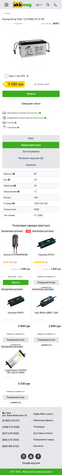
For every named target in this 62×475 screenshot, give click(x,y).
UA (38, 5)
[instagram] (23, 456)
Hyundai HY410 (46, 255)
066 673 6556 (11, 439)
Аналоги (31, 164)
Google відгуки (31, 463)
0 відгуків (18, 23)
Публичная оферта (43, 420)
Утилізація (39, 427)
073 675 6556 (11, 433)
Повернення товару (43, 439)
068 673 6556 (11, 427)
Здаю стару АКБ (16, 76)
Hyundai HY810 (16, 313)
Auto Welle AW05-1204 (46, 313)
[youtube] (31, 456)
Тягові (7, 13)
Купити (31, 93)
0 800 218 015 (11, 420)
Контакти (38, 446)
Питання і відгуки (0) (30, 158)
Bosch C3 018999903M (16, 255)
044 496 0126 (11, 446)
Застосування (30, 151)
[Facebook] (38, 456)
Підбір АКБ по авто (43, 414)
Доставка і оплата (43, 433)
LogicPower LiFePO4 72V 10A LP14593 (15, 371)
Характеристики (31, 145)
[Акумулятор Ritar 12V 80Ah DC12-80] (31, 48)
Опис (31, 138)
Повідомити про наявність (46, 283)
